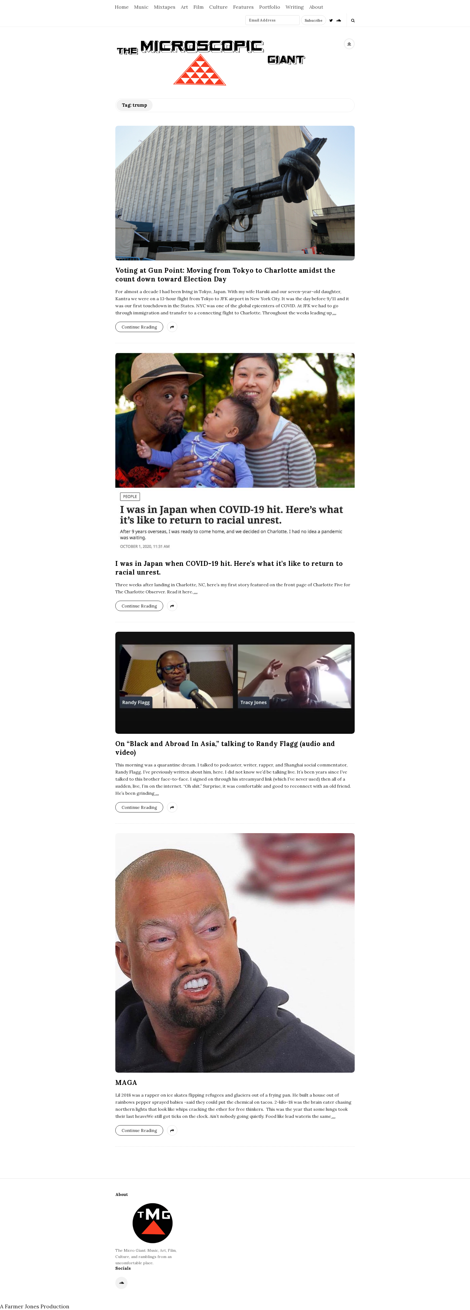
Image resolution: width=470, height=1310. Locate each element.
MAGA (126, 1082)
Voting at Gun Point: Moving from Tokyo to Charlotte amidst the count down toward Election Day (225, 274)
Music (141, 7)
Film (198, 7)
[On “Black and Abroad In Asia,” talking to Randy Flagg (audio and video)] (235, 683)
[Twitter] (331, 20)
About (316, 7)
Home (122, 7)
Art (184, 7)
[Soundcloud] (338, 20)
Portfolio (269, 7)
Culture (218, 7)
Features (243, 7)
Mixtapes (164, 7)
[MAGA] (235, 953)
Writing (295, 7)
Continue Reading (139, 327)
